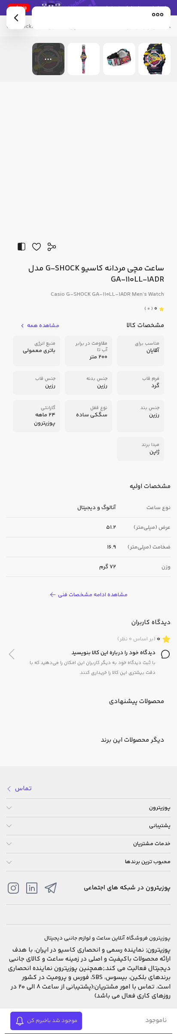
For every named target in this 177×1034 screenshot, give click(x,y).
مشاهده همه (43, 326)
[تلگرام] (51, 888)
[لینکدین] (32, 888)
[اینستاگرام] (13, 888)
